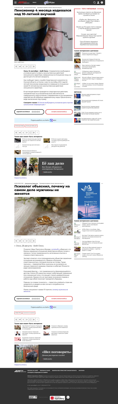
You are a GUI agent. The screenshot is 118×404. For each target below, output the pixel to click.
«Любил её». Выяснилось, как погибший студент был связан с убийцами (89, 21)
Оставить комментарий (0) (59, 111)
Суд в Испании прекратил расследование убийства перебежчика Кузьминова (89, 43)
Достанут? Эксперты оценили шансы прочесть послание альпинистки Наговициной (92, 237)
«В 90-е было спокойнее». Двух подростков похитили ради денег (91, 230)
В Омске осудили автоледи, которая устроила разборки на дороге (60, 140)
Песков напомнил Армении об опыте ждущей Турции (92, 101)
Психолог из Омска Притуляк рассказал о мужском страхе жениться (59, 333)
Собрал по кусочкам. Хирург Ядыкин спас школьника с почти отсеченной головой (92, 85)
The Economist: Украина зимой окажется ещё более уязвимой (90, 107)
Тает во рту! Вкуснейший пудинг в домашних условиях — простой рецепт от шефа (92, 249)
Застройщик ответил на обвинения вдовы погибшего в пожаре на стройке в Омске (89, 13)
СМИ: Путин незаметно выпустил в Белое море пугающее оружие (91, 113)
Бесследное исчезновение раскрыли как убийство (59, 145)
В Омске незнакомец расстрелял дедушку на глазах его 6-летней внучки (31, 140)
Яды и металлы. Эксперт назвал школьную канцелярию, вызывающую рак (91, 67)
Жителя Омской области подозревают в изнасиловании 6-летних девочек (32, 152)
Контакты (81, 370)
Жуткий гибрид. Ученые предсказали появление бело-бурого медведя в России (93, 79)
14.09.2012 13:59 (18, 7)
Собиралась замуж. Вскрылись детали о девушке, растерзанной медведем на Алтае (91, 73)
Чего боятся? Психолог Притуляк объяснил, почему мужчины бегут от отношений (32, 327)
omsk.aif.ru (56, 249)
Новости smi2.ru (20, 178)
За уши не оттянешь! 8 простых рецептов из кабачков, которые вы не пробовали (93, 61)
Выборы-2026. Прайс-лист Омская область (64, 370)
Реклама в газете (45, 370)
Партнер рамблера (43, 397)
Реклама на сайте (32, 370)
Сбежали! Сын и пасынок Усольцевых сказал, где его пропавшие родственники (93, 225)
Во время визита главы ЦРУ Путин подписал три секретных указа (91, 119)
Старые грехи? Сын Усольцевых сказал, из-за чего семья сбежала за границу (92, 255)
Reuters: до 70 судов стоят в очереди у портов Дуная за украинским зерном (88, 28)
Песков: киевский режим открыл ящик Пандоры (90, 95)
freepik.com (17, 236)
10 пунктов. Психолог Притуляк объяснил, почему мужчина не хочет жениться (31, 339)
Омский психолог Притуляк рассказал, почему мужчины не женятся (31, 333)
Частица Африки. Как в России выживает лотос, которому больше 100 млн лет (92, 243)
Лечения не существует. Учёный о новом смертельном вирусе (91, 53)
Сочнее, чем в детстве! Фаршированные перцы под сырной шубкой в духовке (88, 35)
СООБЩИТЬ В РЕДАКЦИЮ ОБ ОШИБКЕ (37, 372)
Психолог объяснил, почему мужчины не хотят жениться (59, 326)
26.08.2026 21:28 (18, 183)
